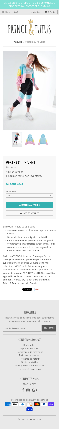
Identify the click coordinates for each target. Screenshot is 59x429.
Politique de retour (29, 358)
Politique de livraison (29, 355)
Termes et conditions (29, 369)
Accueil (18, 42)
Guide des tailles (29, 362)
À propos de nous (29, 348)
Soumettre (49, 328)
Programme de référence (29, 352)
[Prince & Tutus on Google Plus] (34, 390)
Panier (51, 12)
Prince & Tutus (33, 419)
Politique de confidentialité (29, 365)
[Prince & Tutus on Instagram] (28, 390)
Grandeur (11, 191)
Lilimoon (11, 167)
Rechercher (29, 345)
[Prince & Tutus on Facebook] (23, 390)
